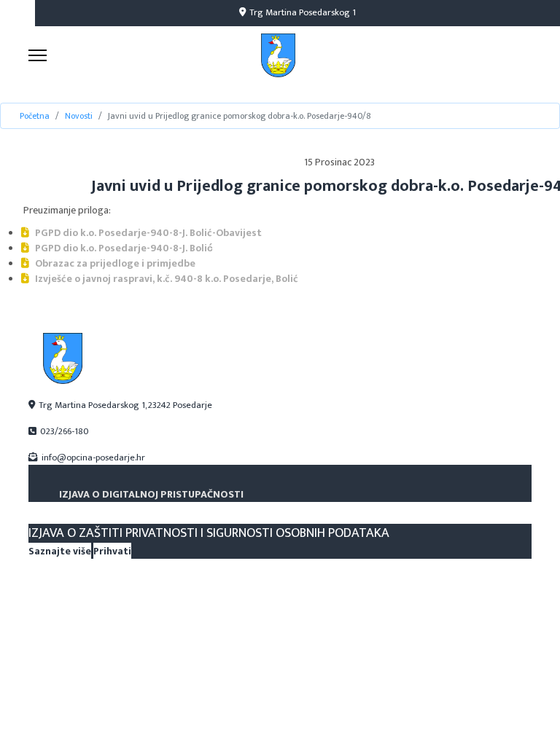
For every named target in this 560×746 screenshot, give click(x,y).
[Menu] (37, 55)
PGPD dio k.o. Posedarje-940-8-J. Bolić (123, 248)
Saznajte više (59, 551)
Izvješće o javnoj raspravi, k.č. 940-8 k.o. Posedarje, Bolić (165, 278)
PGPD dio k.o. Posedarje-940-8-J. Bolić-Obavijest (147, 232)
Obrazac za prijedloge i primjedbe (114, 263)
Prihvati (112, 551)
